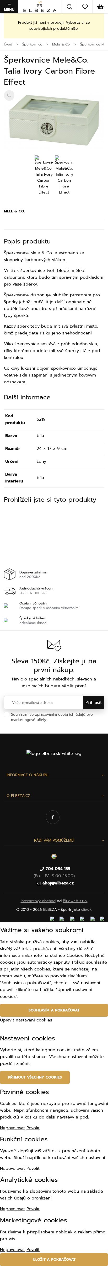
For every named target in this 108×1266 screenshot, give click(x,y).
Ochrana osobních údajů (69, 720)
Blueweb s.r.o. (75, 901)
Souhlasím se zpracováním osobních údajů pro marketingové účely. (52, 717)
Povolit (33, 1128)
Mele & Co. (14, 211)
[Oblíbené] (85, 6)
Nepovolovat (12, 1128)
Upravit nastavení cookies (26, 1020)
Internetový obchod (38, 901)
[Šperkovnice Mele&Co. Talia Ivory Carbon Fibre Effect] (54, 120)
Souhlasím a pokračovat (54, 1010)
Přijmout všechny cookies (35, 1077)
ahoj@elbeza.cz (58, 883)
